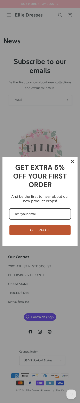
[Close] (73, 161)
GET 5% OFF (40, 230)
